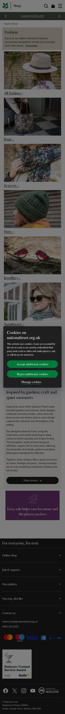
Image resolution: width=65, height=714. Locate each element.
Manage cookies (31, 382)
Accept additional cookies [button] (32, 364)
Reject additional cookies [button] (32, 374)
